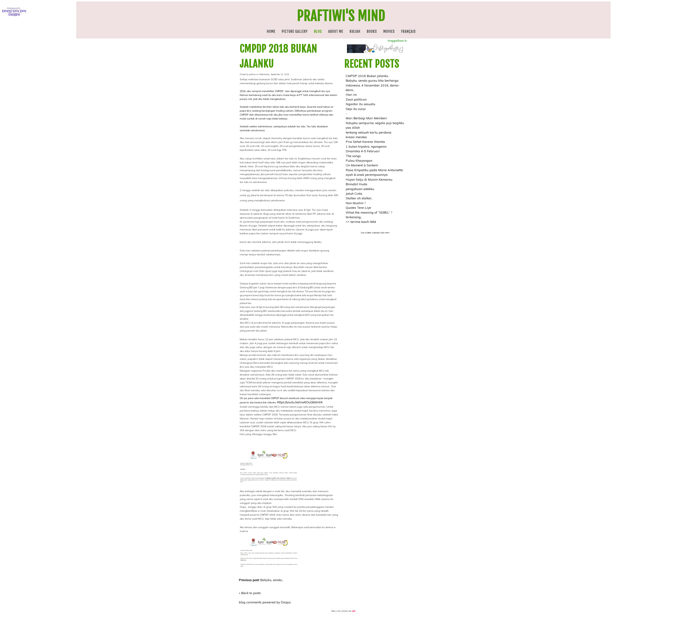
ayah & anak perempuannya (367, 175)
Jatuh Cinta (354, 193)
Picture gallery (295, 31)
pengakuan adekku (360, 189)
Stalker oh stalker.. (359, 198)
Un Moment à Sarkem (362, 165)
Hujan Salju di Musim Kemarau (369, 179)
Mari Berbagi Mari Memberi (366, 118)
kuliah (355, 31)
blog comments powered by (265, 602)
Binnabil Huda (356, 184)
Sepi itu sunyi (356, 109)
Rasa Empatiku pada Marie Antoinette (374, 170)
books (372, 31)
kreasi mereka (356, 137)
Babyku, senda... (261, 580)
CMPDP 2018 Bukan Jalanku (367, 76)
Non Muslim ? (356, 203)
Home (271, 31)
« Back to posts (250, 593)
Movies (389, 31)
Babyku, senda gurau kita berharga (372, 80)
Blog (318, 31)
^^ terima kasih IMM (361, 222)
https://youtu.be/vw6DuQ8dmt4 (300, 402)
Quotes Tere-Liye (358, 208)
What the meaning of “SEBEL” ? (369, 212)
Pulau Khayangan (359, 160)
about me (335, 31)
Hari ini (351, 94)
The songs (353, 156)
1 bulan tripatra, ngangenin (366, 146)
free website (343, 611)
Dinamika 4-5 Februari (363, 151)
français (408, 31)
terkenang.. (354, 217)
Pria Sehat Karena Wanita (365, 142)
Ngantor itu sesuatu (360, 104)
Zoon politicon (356, 99)
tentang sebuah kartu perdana (368, 132)
